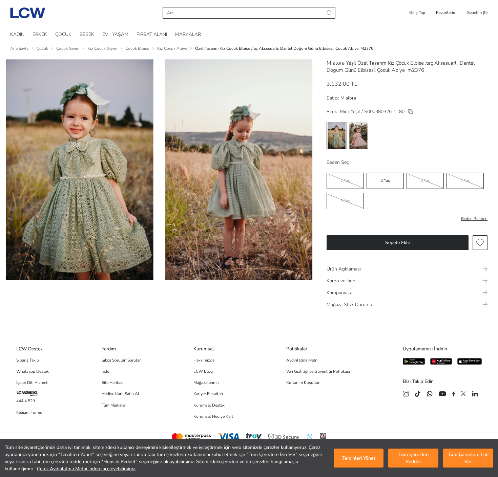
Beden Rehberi (474, 218)
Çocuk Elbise (137, 48)
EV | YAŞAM (115, 34)
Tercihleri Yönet (358, 458)
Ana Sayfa (19, 48)
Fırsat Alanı (152, 34)
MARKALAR (188, 34)
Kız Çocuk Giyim (102, 48)
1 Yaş (345, 180)
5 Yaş (345, 200)
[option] (337, 135)
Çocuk (42, 48)
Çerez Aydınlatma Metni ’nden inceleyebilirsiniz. (86, 468)
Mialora (336, 63)
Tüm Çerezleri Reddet (413, 458)
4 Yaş (465, 180)
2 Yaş (385, 180)
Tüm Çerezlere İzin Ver (468, 458)
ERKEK (40, 34)
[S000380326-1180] (410, 111)
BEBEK (87, 34)
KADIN (17, 34)
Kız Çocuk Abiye (172, 48)
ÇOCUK (63, 34)
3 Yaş (425, 180)
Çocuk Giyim (67, 48)
